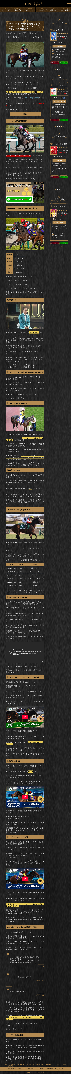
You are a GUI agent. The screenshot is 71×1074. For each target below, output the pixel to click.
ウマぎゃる (60, 206)
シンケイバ (60, 30)
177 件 (64, 219)
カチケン (59, 85)
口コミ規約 (50, 1069)
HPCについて (12, 1069)
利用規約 (40, 1069)
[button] (57, 68)
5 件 (64, 97)
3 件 (64, 42)
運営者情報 (31, 1069)
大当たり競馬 (61, 144)
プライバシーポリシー (59, 1069)
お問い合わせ (21, 1069)
